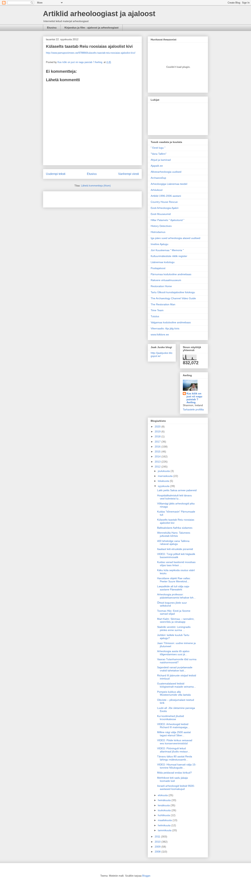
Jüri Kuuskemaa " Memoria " (167, 250)
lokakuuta (164, 480)
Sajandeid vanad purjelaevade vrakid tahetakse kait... (174, 669)
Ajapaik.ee (157, 165)
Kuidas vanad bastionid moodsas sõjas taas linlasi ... (176, 564)
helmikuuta (164, 825)
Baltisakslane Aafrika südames (174, 527)
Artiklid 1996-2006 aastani (166, 195)
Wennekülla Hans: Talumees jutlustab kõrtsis (173, 534)
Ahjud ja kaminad (161, 159)
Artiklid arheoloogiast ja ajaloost (99, 14)
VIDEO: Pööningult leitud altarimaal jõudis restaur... (173, 750)
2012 (158, 466)
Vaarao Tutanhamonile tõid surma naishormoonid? (176, 661)
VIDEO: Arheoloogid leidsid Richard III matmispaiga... (173, 726)
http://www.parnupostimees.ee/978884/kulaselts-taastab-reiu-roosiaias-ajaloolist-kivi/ (90, 52)
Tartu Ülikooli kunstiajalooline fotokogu (173, 292)
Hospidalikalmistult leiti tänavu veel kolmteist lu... (174, 497)
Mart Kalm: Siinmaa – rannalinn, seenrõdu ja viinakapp (175, 620)
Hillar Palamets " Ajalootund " (167, 220)
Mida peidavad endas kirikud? (174, 772)
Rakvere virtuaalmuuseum (166, 280)
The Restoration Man (163, 304)
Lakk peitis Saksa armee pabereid (177, 490)
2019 (158, 431)
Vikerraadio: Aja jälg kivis (165, 328)
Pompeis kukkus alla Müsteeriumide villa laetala (174, 693)
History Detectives (161, 225)
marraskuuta (165, 475)
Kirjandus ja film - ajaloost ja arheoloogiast (91, 27)
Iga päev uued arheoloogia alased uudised (175, 238)
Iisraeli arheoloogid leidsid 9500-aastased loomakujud (176, 787)
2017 (158, 441)
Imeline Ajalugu (159, 244)
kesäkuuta (164, 805)
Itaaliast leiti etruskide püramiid (175, 549)
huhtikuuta (164, 815)
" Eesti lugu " (158, 147)
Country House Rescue (164, 201)
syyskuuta (164, 486)
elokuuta (163, 795)
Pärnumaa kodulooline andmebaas (171, 274)
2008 (158, 851)
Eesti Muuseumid (161, 214)
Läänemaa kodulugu (163, 262)
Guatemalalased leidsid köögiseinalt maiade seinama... (176, 685)
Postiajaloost (158, 268)
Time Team (157, 310)
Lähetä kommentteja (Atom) (96, 185)
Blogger (146, 875)
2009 (158, 846)
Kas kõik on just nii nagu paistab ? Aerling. (81, 62)
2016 (158, 446)
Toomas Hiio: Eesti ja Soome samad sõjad (173, 612)
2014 (158, 456)
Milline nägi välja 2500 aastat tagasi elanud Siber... (174, 734)
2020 (158, 426)
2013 (158, 461)
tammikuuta (165, 830)
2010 (158, 841)
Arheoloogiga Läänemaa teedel (169, 183)
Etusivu (52, 27)
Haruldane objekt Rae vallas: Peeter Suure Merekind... (174, 580)
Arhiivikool (156, 189)
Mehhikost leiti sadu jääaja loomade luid (172, 779)
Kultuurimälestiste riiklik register (169, 256)
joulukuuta (164, 471)
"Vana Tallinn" (158, 153)
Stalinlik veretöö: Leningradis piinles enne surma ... (174, 628)
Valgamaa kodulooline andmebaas (171, 322)
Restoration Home (161, 286)
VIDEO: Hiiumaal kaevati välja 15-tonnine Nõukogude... (176, 766)
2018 (158, 436)
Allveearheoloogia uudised (166, 171)
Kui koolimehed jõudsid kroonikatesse (170, 718)
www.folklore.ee (160, 334)
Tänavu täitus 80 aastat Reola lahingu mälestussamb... (174, 758)
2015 (158, 451)
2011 (158, 836)
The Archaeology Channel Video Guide (173, 298)
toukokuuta (164, 810)
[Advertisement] (67, 198)
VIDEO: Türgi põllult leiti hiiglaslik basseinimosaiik (176, 556)
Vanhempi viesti (128, 173)
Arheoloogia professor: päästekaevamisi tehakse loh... (176, 596)
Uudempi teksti (55, 173)
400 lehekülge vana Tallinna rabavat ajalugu (173, 542)
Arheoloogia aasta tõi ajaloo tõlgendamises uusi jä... (173, 653)
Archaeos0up (158, 177)
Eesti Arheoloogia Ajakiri (164, 207)
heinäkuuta (164, 800)
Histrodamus (158, 232)
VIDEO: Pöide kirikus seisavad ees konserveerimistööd (174, 742)
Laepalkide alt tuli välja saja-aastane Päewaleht (173, 588)
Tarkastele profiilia (193, 409)
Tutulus (155, 316)
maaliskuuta (165, 820)
